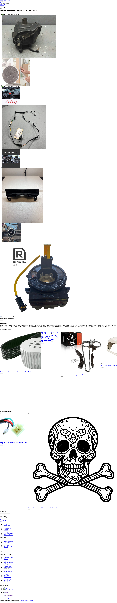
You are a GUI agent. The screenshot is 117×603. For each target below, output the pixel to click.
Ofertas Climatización (7, 580)
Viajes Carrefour (6, 531)
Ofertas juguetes (6, 575)
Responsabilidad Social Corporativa (9, 533)
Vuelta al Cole (6, 583)
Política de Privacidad (29, 600)
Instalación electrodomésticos (8, 567)
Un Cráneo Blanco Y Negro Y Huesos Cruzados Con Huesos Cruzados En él (45, 507)
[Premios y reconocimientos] (8, 595)
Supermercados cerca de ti (8, 546)
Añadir (1, 320)
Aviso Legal (24, 600)
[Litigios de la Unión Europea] (8, 589)
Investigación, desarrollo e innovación (9, 598)
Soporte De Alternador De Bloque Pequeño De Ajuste (55, 337)
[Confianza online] (7, 587)
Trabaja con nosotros (7, 525)
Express (5, 548)
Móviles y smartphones (7, 573)
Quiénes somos (6, 556)
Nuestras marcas (6, 529)
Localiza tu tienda (6, 545)
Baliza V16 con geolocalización (8, 582)
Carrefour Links (6, 532)
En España (5, 524)
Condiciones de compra (7, 566)
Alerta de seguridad (7, 542)
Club (4, 527)
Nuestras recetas (6, 565)
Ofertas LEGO (6, 576)
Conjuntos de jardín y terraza (8, 579)
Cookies (21, 600)
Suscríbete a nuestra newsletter (8, 541)
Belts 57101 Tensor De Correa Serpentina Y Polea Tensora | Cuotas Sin (77, 375)
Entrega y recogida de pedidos (4, 518)
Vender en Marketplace (7, 561)
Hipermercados (6, 547)
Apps (1, 521)
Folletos (1, 2)
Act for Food (6, 530)
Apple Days (5, 581)
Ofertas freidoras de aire (7, 574)
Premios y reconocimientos (8, 534)
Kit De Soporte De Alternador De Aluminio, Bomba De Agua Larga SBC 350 (46, 339)
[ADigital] (5, 588)
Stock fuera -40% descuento (8, 578)
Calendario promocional (7, 564)
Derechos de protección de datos (8, 535)
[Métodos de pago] (7, 592)
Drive (5, 558)
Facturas (5, 540)
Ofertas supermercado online (8, 571)
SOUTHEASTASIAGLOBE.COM (5, 0)
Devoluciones (6, 555)
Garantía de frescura (3, 519)
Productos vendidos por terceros (8, 562)
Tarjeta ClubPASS (3, 520)
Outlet (5, 563)
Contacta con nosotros (7, 552)
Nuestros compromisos (7, 528)
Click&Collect (6, 559)
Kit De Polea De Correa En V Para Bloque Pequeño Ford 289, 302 (15, 371)
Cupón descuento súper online (8, 572)
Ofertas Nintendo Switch (7, 577)
